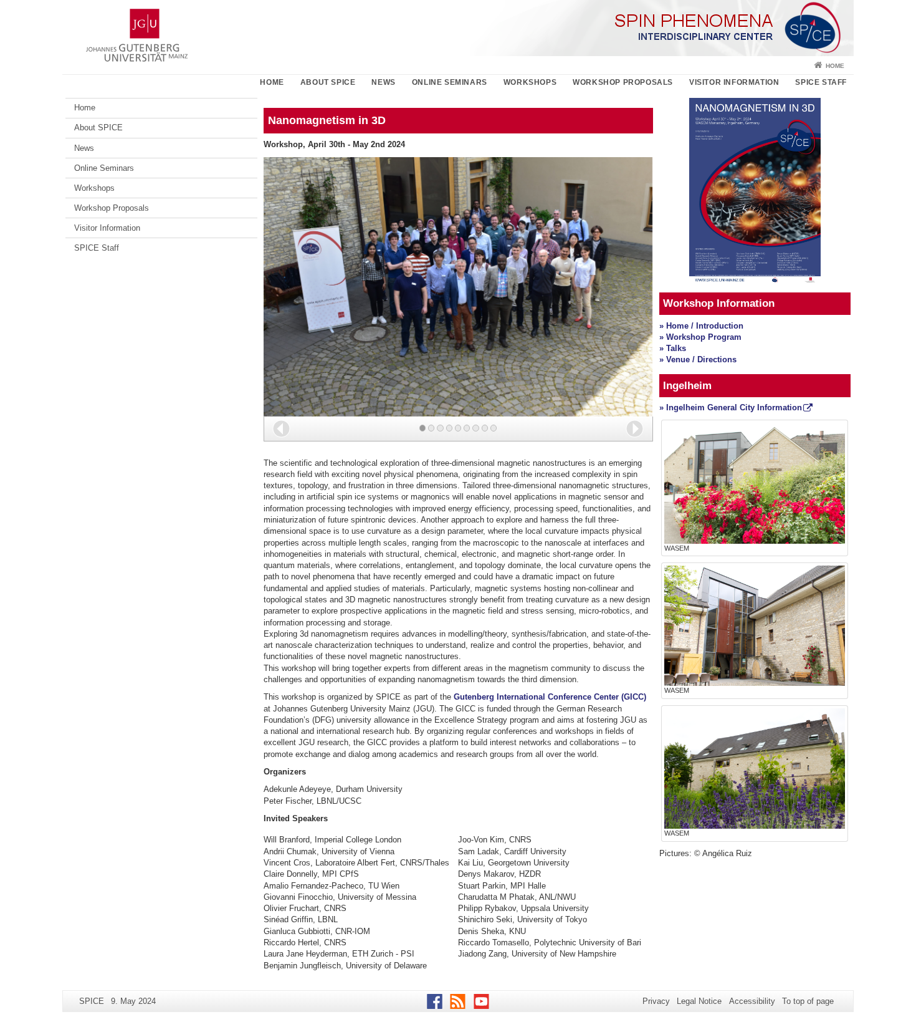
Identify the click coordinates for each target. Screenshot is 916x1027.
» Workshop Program (700, 337)
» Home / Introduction (701, 325)
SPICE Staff (821, 82)
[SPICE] (458, 28)
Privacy (656, 1001)
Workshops (529, 82)
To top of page (808, 1001)
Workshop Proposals (623, 82)
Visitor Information (734, 82)
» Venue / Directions (698, 359)
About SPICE (328, 82)
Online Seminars (449, 82)
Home (835, 65)
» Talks (672, 348)
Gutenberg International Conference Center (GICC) (550, 697)
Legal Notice (699, 1001)
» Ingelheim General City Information (730, 407)
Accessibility (752, 1001)
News (383, 82)
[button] (281, 428)
